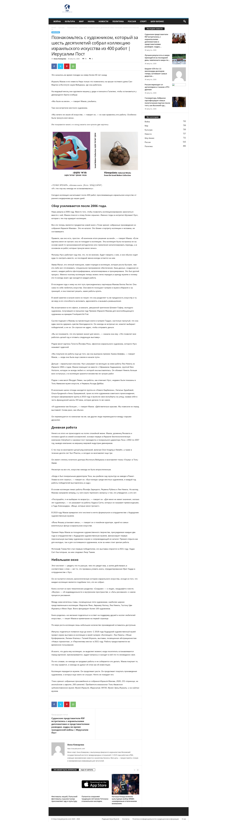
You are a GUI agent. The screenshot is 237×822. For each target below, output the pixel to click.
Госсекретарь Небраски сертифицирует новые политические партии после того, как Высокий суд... (157, 102)
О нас (184, 819)
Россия (132, 21)
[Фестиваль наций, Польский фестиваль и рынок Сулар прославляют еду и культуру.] (65, 784)
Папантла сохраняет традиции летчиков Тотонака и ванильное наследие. (95, 798)
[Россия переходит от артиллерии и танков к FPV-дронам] (179, 88)
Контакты (125, 819)
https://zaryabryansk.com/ (76, 748)
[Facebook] (54, 66)
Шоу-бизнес (157, 21)
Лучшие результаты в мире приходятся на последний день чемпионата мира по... (157, 57)
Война (57, 21)
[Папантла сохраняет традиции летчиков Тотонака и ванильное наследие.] (95, 784)
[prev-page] (134, 769)
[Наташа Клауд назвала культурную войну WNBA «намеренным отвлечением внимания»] (125, 784)
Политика (118, 21)
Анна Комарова (60, 59)
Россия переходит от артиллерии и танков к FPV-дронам (157, 87)
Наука (91, 21)
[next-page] (137, 769)
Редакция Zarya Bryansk (110, 819)
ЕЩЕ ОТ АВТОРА (87, 770)
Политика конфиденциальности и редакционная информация (155, 819)
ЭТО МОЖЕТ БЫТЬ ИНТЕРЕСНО (65, 770)
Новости (103, 21)
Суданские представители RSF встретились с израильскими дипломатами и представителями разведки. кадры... (156, 40)
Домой (53, 27)
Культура (70, 21)
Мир (81, 21)
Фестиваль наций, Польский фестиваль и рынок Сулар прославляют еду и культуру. (64, 798)
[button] (184, 21)
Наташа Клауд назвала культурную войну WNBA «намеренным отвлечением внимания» (124, 800)
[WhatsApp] (73, 66)
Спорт (143, 21)
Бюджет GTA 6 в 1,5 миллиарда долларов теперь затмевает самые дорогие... (156, 72)
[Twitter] (60, 66)
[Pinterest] (67, 66)
